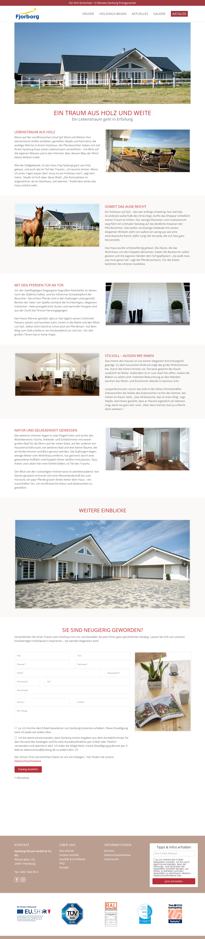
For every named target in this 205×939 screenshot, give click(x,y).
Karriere (109, 851)
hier (179, 875)
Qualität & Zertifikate (72, 859)
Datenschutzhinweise (27, 761)
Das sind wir (66, 851)
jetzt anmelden (174, 881)
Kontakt (64, 867)
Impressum (111, 859)
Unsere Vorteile (69, 855)
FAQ (62, 863)
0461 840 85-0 (29, 872)
